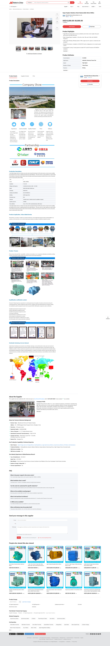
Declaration (68, 641)
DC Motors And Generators (69, 445)
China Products (35, 637)
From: (15, 520)
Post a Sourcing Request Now (44, 537)
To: (15, 523)
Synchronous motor (13, 606)
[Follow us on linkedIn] (100, 633)
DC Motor (33, 618)
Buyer (71, 6)
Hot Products (29, 637)
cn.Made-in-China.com (67, 639)
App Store (12, 633)
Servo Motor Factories (36, 624)
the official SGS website (39, 398)
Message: (14, 527)
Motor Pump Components (15, 627)
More (10, 630)
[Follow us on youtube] (96, 633)
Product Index (76, 637)
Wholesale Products (55, 637)
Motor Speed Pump (75, 624)
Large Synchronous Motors (48, 445)
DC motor (80, 604)
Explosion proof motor (59, 604)
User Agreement (62, 641)
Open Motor (66, 624)
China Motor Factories (14, 624)
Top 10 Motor (25, 627)
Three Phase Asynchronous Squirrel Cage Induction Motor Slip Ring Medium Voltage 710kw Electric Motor (92, 591)
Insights (81, 637)
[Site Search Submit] (72, 2)
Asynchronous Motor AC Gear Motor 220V (73, 589)
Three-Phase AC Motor (42, 618)
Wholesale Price (62, 637)
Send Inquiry (72, 26)
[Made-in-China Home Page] (16, 2)
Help (78, 6)
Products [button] (30, 2)
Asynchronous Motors (58, 445)
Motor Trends (33, 627)
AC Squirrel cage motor (13, 604)
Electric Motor (26, 9)
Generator (34, 606)
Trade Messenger (29, 633)
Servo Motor (52, 618)
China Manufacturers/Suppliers (44, 637)
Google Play (20, 633)
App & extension (85, 6)
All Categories (13, 6)
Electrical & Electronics (17, 9)
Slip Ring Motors (38, 445)
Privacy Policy (74, 641)
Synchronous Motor (25, 618)
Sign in (99, 3)
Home (10, 9)
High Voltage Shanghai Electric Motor (54, 564)
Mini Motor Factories (26, 624)
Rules (100, 6)
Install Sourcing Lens (41, 633)
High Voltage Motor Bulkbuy (44, 627)
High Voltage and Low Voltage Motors (26, 445)
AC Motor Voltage (85, 624)
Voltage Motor (59, 624)
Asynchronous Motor (14, 618)
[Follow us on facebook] (91, 633)
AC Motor (32, 9)
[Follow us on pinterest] (98, 633)
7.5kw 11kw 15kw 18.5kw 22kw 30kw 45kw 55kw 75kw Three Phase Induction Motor (36, 565)
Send (19, 537)
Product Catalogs (27, 601)
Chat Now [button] (92, 26)
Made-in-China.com (49, 639)
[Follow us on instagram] (94, 633)
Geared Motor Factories (48, 624)
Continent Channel (70, 637)
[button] (68, 2)
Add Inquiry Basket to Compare (35, 53)
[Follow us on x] (92, 633)
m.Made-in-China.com (58, 639)
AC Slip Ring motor (35, 604)
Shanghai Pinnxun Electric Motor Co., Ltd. (74, 15)
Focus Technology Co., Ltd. (46, 641)
